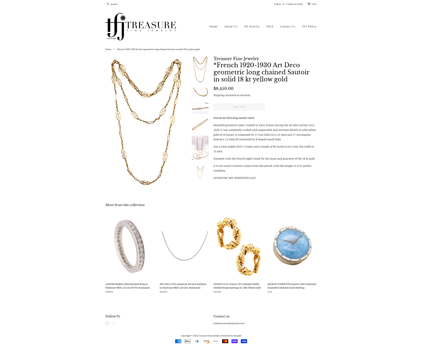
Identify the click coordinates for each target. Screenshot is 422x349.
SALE (270, 26)
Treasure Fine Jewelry (209, 335)
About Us (230, 26)
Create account (294, 4)
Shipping (218, 95)
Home (214, 26)
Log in (277, 4)
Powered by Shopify (231, 335)
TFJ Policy (309, 26)
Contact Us (287, 26)
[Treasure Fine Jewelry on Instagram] (113, 323)
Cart (314, 4)
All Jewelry (252, 26)
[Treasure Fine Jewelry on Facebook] (107, 323)
